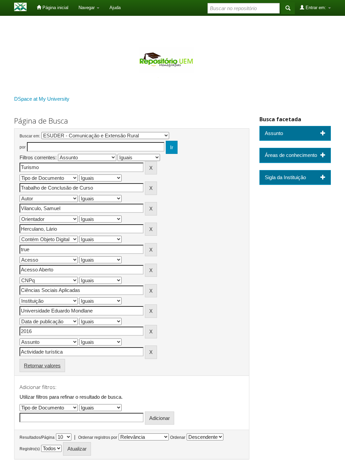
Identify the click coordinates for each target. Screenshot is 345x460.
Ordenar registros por (97, 437)
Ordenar (177, 437)
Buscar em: (30, 136)
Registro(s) (30, 449)
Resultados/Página (37, 437)
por (23, 147)
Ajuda (115, 7)
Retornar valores (42, 365)
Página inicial (54, 7)
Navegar (87, 7)
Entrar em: (315, 7)
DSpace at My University (41, 99)
